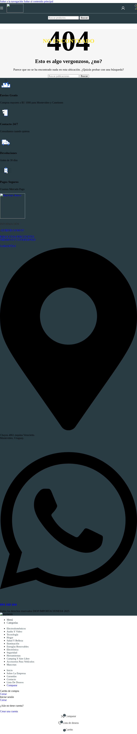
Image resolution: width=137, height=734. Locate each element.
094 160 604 (8, 604)
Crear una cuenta (9, 711)
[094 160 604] (68, 598)
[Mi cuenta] (123, 8)
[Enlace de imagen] (12, 217)
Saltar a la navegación (12, 1)
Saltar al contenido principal (38, 1)
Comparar (12, 685)
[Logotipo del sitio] (15, 11)
